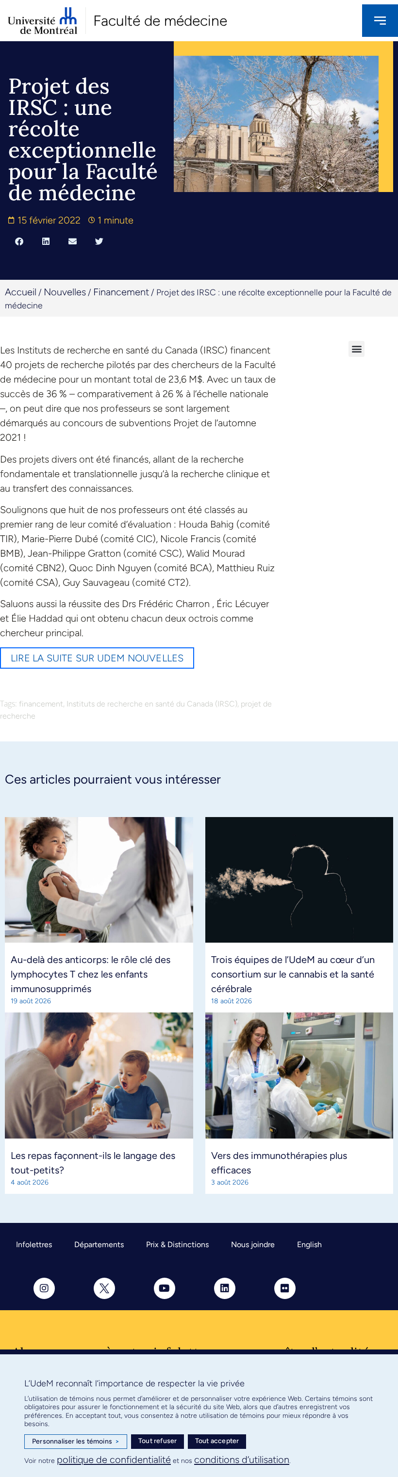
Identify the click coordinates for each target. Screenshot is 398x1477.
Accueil (20, 292)
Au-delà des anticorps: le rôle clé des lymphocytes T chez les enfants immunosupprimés (90, 974)
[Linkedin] (224, 1288)
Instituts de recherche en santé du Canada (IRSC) (151, 703)
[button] (19, 241)
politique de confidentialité (114, 1459)
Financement (121, 292)
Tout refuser (157, 1441)
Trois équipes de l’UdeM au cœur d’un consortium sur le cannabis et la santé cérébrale (293, 974)
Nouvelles (65, 292)
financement (41, 703)
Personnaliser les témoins (75, 1441)
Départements (99, 1244)
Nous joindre (253, 1244)
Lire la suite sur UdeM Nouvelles (97, 658)
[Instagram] (44, 1288)
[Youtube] (164, 1288)
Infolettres (34, 1244)
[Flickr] (285, 1288)
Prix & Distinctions (177, 1244)
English (309, 1244)
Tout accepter (217, 1441)
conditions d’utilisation (241, 1459)
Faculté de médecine (160, 21)
